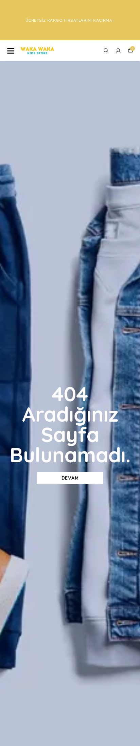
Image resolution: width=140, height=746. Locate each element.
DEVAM (70, 478)
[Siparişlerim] (118, 50)
